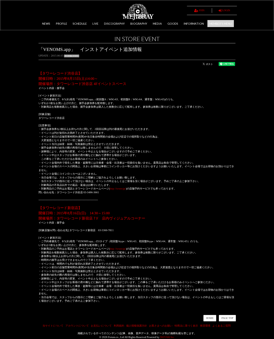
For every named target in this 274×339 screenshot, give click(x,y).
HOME (210, 318)
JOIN (201, 10)
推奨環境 (205, 325)
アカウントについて (77, 325)
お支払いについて (101, 325)
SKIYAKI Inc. (167, 337)
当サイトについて (53, 325)
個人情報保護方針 (136, 325)
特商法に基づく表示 (186, 325)
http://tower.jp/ (118, 188)
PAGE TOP (227, 318)
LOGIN (226, 10)
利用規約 (119, 325)
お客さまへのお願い (161, 325)
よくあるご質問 (221, 325)
